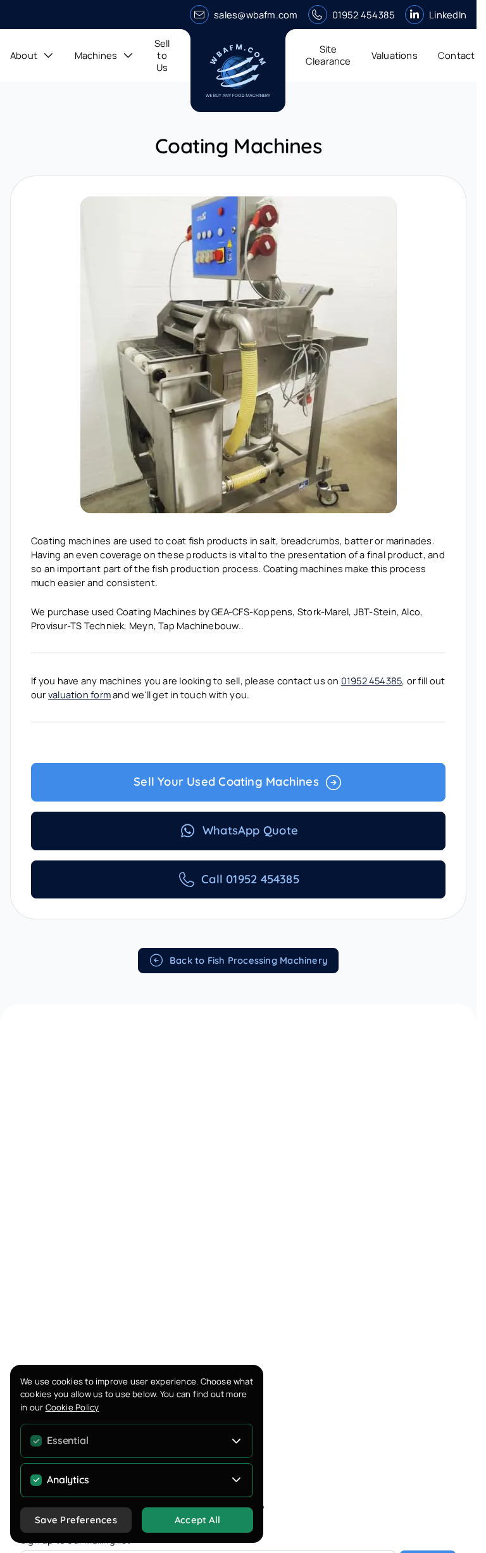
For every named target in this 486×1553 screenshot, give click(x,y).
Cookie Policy (72, 1407)
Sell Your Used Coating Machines (226, 781)
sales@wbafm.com (255, 14)
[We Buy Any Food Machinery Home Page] (237, 70)
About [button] (23, 55)
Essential (67, 1440)
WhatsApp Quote (250, 830)
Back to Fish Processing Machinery (249, 960)
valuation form (79, 694)
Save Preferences (76, 1520)
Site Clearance (328, 54)
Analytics (68, 1479)
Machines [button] (96, 55)
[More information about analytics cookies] (236, 1480)
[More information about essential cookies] (236, 1441)
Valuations (394, 55)
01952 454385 (364, 14)
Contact (456, 55)
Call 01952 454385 (250, 879)
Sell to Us (162, 55)
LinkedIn (447, 14)
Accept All (197, 1520)
